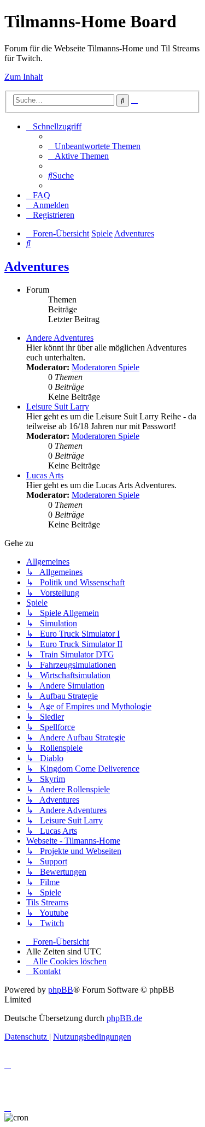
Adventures (36, 266)
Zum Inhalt (23, 76)
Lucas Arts (44, 475)
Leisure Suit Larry (57, 406)
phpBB (60, 989)
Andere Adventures (59, 337)
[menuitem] (94, 146)
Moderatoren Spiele (105, 367)
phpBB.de (124, 1018)
